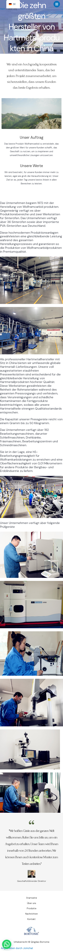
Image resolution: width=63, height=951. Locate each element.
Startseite (31, 897)
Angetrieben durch (17, 948)
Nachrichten (31, 913)
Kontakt (31, 919)
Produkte (31, 908)
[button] (6, 944)
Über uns (31, 903)
